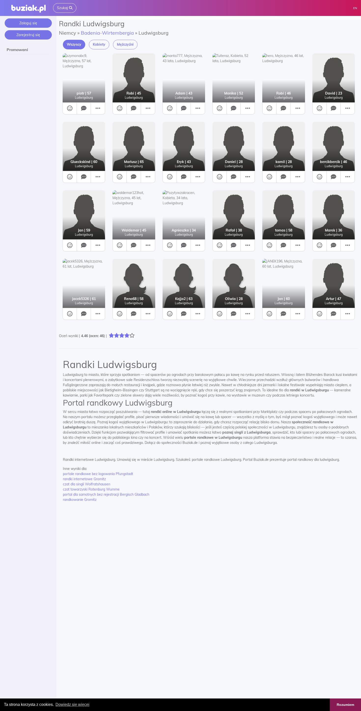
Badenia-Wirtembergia (107, 33)
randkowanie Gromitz (80, 499)
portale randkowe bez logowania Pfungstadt (98, 474)
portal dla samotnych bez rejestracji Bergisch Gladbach (106, 494)
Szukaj (63, 8)
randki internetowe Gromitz (84, 479)
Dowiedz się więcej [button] (72, 704)
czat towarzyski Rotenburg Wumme (91, 489)
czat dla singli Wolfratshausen (86, 484)
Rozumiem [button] (345, 705)
